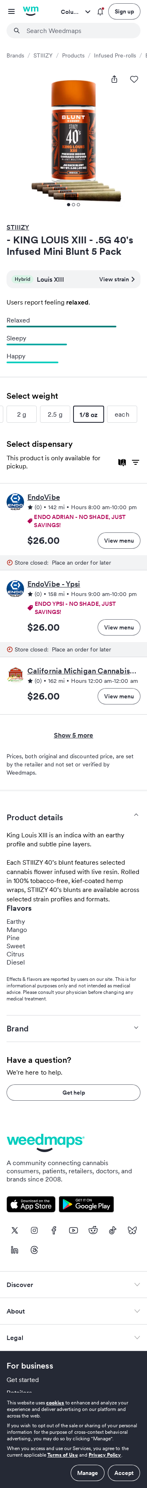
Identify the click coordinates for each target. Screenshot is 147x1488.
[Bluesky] (132, 1230)
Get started (23, 1379)
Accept (124, 1473)
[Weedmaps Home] (30, 11)
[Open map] (122, 462)
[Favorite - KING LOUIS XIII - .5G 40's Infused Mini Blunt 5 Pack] (133, 79)
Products (73, 55)
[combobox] (78, 31)
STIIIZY (43, 55)
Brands (15, 55)
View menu (119, 540)
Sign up (124, 11)
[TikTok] (113, 1230)
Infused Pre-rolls (115, 55)
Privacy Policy (105, 1455)
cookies (55, 1403)
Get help (73, 1092)
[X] (15, 1230)
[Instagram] (34, 1230)
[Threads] (34, 1250)
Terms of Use (62, 1455)
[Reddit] (93, 1230)
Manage (87, 1473)
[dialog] (73, 1440)
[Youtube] (73, 1230)
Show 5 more (74, 735)
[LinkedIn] (15, 1250)
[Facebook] (54, 1230)
